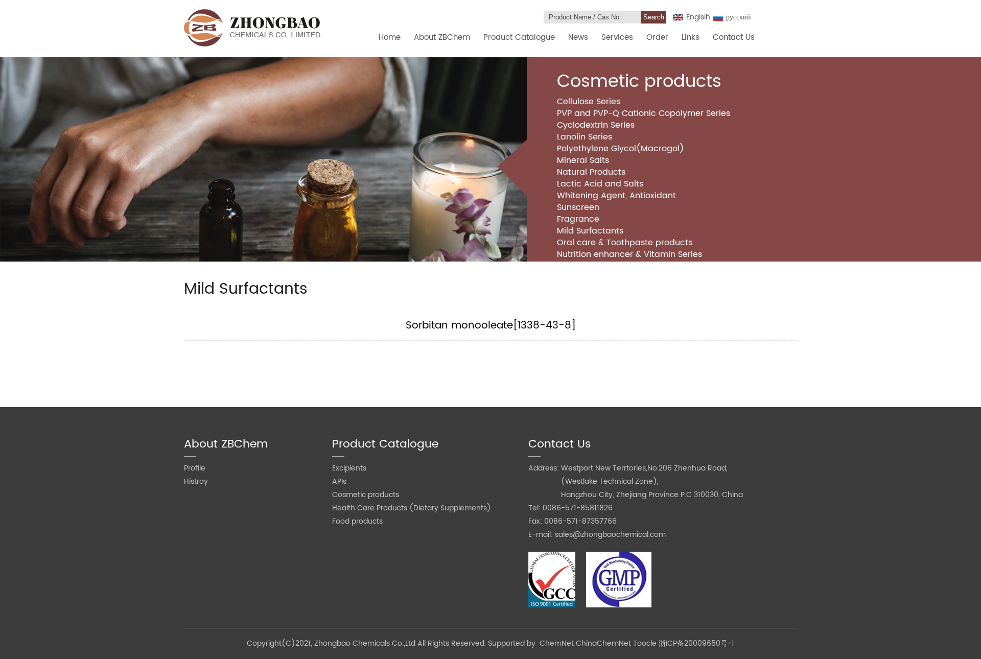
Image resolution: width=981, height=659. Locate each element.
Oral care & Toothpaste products (624, 242)
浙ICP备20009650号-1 (696, 643)
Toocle (645, 643)
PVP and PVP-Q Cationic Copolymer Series (643, 113)
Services (617, 37)
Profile (194, 468)
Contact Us (734, 37)
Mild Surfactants (590, 231)
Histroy (196, 481)
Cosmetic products (365, 495)
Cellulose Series (588, 101)
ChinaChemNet (603, 643)
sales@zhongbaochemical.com (610, 534)
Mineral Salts (583, 160)
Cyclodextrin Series (596, 125)
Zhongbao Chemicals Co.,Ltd (365, 643)
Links (690, 37)
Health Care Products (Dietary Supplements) (411, 508)
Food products (357, 521)
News (578, 37)
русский (738, 17)
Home (390, 37)
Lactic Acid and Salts (600, 184)
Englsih (698, 17)
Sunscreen (578, 207)
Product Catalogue (519, 37)
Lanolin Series (584, 137)
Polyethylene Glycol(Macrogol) (620, 148)
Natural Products (591, 172)
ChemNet (557, 643)
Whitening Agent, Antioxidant (616, 195)
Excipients (349, 468)
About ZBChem (442, 37)
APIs (339, 481)
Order (657, 37)
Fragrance (578, 219)
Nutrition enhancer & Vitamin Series (629, 254)
